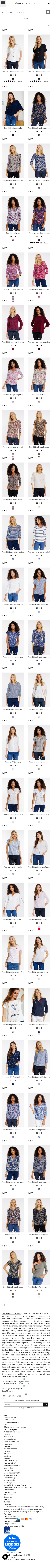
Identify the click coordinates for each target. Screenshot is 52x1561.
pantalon (35, 1367)
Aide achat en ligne (11, 1461)
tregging (12, 1367)
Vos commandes (10, 1449)
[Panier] (49, 3)
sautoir (42, 1374)
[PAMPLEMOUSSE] (13, 296)
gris (13, 1352)
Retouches (8, 1497)
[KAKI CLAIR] (13, 187)
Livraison (7, 1456)
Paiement (7, 1453)
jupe (32, 1364)
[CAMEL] (39, 401)
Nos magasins (9, 1482)
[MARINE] (13, 135)
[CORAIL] (13, 1241)
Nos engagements (11, 1475)
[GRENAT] (13, 349)
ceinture (5, 1376)
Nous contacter (10, 1439)
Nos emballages (10, 1478)
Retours (7, 1458)
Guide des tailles (10, 1420)
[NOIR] (13, 78)
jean (20, 1364)
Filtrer (27, 19)
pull (44, 1364)
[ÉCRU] (39, 506)
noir (3, 1352)
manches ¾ (17, 1338)
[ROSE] (39, 926)
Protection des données (13, 1432)
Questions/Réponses (12, 1422)
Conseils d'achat (10, 1417)
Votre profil (8, 1446)
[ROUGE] (13, 240)
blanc (8, 1352)
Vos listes (7, 1451)
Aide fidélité (8, 1468)
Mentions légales (10, 1429)
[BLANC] (13, 874)
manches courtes (35, 1338)
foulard (23, 1376)
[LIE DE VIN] (39, 240)
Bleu (48, 1350)
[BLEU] (39, 135)
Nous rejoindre (9, 1480)
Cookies (7, 1434)
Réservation (8, 1494)
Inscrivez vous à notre (26, 1401)
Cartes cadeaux (10, 1492)
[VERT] (13, 1296)
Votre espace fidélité (12, 1465)
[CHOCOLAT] (39, 454)
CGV (5, 1424)
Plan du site (8, 1436)
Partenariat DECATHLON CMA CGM (18, 1487)
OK (46, 1404)
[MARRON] (13, 506)
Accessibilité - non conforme (15, 1485)
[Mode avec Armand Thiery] (26, 3)
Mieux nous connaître (12, 1473)
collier (20, 1374)
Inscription (8, 1444)
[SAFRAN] (39, 664)
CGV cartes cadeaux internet (15, 1427)
